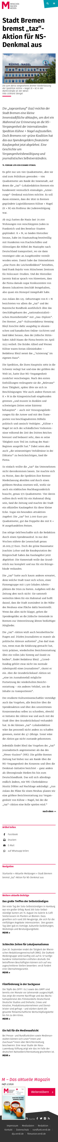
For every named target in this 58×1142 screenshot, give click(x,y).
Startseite (7, 873)
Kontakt (8, 1129)
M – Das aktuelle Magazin (26, 1079)
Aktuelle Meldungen (25, 873)
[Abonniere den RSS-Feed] (49, 1118)
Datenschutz (22, 1129)
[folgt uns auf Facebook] (37, 1118)
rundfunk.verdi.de (41, 1129)
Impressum (12, 1125)
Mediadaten (28, 1125)
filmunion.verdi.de (36, 1133)
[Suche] (27, 1118)
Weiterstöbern (40, 1092)
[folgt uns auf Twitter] (41, 1118)
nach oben (48, 811)
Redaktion (43, 1125)
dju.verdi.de (18, 1133)
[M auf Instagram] (45, 1118)
